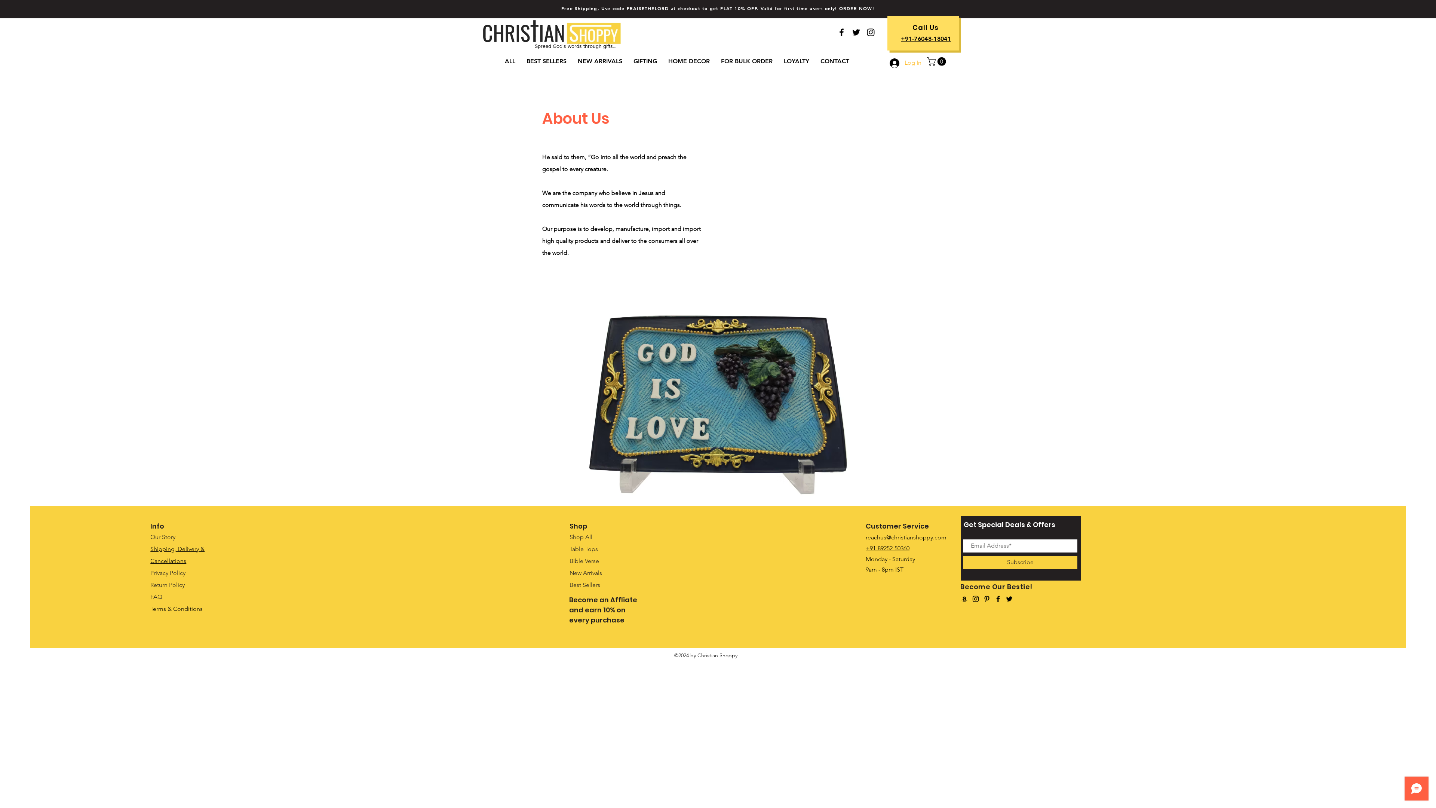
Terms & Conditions (176, 608)
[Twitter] (856, 32)
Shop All (581, 537)
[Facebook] (998, 599)
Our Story (162, 537)
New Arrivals (586, 572)
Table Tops (584, 549)
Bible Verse (584, 560)
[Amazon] (964, 599)
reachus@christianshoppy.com (906, 537)
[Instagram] (976, 599)
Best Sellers (585, 584)
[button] (937, 61)
